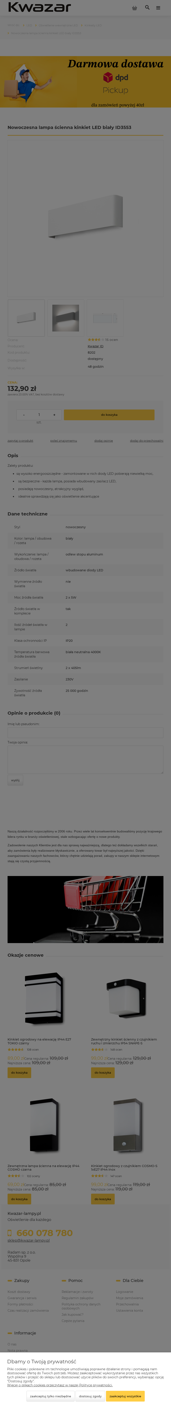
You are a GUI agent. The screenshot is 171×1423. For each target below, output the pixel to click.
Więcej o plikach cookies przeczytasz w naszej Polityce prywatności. (60, 1385)
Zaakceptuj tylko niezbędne (50, 1396)
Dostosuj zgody (90, 1396)
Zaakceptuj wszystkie (125, 1396)
